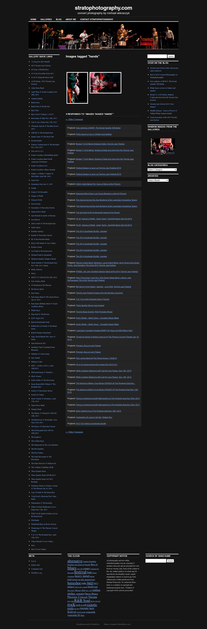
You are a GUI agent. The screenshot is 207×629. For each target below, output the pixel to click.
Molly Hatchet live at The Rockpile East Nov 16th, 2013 (98, 411)
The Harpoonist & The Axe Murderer (44, 445)
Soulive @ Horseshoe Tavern (41, 390)
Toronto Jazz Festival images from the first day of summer (99, 292)
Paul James (35, 293)
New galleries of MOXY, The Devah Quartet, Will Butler (98, 127)
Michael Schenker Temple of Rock (43, 259)
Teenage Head (36, 409)
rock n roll (81, 605)
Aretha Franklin (37, 98)
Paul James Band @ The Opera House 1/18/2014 (96, 358)
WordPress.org (36, 573)
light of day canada (81, 587)
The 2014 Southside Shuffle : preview (91, 231)
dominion (94, 569)
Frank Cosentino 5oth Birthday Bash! (44, 155)
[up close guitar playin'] (77, 88)
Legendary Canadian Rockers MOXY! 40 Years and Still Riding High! (104, 330)
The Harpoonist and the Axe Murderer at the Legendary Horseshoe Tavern (106, 200)
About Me (71, 19)
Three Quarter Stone (38, 471)
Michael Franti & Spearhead (41, 255)
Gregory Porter (36, 200)
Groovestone (35, 204)
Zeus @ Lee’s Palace (38, 549)
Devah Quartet (36, 140)
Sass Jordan (35, 357)
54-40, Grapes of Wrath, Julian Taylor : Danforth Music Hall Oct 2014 (104, 218)
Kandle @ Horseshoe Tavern (41, 235)
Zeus (33, 545)
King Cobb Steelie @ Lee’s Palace (43, 243)
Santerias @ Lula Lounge (40, 354)
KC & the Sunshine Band (40, 239)
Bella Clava (35, 102)
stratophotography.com (103, 7)
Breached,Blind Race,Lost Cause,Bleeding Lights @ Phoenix (101, 193)
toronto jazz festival (80, 609)
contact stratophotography (96, 19)
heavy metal (82, 576)
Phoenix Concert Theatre (82, 597)
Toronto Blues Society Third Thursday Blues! (94, 311)
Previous (155, 146)
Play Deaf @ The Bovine (40, 314)
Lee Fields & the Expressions (41, 251)
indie (84, 583)
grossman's (70, 576)
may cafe (89, 590)
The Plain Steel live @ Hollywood (43, 463)
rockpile (92, 605)
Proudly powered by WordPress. (88, 624)
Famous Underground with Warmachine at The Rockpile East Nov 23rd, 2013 (108, 398)
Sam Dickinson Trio (38, 343)
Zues (82, 615)
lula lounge (71, 590)
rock (71, 604)
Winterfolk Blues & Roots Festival (43, 524)
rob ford (97, 601)
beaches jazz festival (75, 564)
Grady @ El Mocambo (39, 192)
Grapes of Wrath (37, 196)
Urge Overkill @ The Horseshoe (43, 492)
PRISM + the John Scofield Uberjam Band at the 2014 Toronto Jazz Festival (107, 271)
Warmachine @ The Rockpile (41, 503)
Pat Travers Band (37, 289)
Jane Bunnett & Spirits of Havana (43, 215)
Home (33, 19)
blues (71, 568)
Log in (33, 561)
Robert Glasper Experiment (41, 332)
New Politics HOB (38, 281)
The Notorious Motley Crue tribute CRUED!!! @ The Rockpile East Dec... (105, 383)
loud (95, 586)
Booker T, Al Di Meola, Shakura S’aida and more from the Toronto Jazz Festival (164, 97)
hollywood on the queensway (81, 579)
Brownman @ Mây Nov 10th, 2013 (44, 118)
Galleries (46, 19)
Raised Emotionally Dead (40, 322)
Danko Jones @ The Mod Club (42, 136)
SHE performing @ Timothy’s (42, 372)
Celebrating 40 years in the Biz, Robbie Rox (94, 417)
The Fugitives (36, 437)
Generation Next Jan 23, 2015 (42, 184)
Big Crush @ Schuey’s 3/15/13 (42, 114)
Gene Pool (35, 180)
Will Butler (35, 520)
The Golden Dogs (37, 441)
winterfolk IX (73, 615)
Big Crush (35, 110)
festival (80, 572)
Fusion (94, 573)
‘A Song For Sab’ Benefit (40, 61)
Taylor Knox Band (38, 405)
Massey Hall (80, 590)
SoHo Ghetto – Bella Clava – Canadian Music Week (97, 318)
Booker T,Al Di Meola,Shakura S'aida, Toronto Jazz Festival (100, 143)
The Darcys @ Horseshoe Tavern (43, 426)
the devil (77, 609)
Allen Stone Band (37, 88)
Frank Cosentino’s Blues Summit (43, 169)
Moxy (33, 273)
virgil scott (80, 612)
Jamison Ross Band (38, 211)
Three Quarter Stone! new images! (90, 305)
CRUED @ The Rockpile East (42, 132)
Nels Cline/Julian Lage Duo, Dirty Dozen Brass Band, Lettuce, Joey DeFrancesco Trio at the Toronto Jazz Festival (99, 278)
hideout (92, 576)
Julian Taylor (35, 227)
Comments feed (36, 569)
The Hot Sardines (37, 449)
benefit (87, 564)
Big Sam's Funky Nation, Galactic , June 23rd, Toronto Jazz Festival (103, 286)
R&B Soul (82, 600)
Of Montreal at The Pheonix (41, 285)
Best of (94, 564)
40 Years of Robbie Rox (40, 69)
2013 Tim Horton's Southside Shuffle (91, 423)
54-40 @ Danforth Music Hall (42, 77)
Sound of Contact (37, 394)
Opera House (91, 593)
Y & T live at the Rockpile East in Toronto (92, 299)
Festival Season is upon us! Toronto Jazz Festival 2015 (98, 168)
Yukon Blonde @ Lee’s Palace (42, 541)
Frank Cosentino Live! (39, 165)
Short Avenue (36, 376)
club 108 (79, 569)
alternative (74, 560)
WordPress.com (124, 624)
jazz (90, 582)
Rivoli (92, 601)
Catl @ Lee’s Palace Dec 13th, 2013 (44, 122)
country (86, 568)
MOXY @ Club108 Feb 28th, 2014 (44, 277)
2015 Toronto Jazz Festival (40, 65)
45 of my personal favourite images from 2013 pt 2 (96, 364)
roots (70, 608)
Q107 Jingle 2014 (37, 318)
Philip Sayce (35, 310)
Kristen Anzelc (36, 247)
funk (89, 572)
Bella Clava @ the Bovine (40, 106)
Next (169, 146)
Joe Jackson (35, 219)
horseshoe (74, 583)
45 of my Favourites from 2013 (42, 73)
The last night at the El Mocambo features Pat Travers (98, 212)
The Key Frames (37, 452)
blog (59, 19)
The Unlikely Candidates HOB (42, 467)
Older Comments (74, 119)
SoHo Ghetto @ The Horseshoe (42, 380)
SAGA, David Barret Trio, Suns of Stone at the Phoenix (98, 184)
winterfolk (90, 611)
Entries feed (35, 565)
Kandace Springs (37, 231)
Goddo (33, 188)
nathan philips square (83, 591)
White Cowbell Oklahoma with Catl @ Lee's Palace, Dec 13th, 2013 (103, 370)
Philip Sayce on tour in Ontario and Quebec (94, 134)
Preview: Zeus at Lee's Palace (88, 345)
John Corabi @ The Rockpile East (43, 223)
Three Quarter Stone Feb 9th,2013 (43, 475)
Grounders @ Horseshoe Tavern (43, 207)
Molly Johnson (36, 269)
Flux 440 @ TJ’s (37, 151)
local (90, 586)
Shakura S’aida (36, 361)
